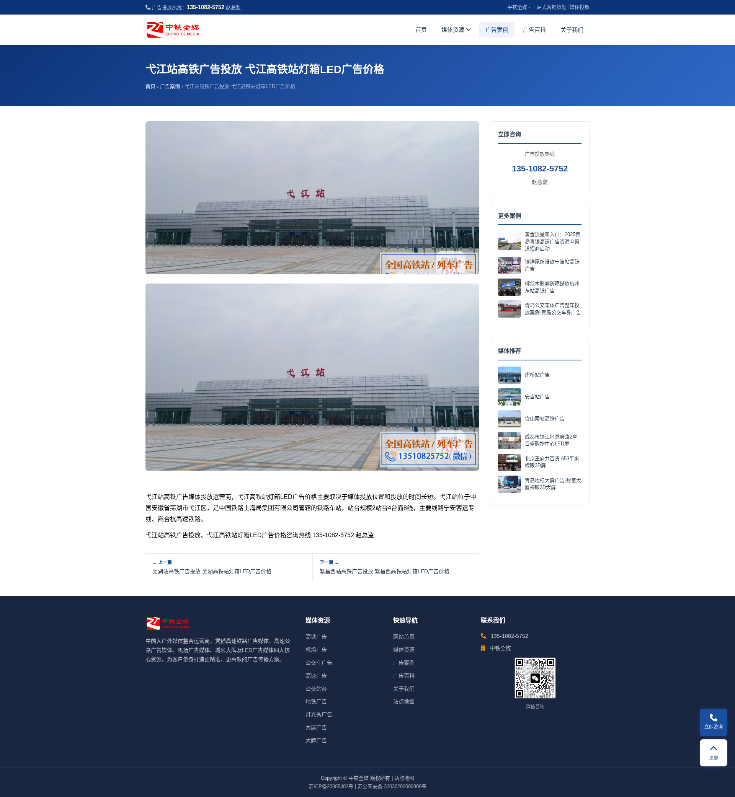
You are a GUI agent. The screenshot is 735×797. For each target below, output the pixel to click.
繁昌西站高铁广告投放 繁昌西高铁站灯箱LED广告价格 (384, 571)
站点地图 (404, 701)
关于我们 (571, 29)
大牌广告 (316, 740)
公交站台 (316, 689)
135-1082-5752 (540, 168)
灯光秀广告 (318, 714)
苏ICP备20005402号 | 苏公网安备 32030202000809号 (367, 786)
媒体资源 (453, 29)
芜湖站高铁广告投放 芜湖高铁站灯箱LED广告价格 (211, 571)
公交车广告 (318, 663)
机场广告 (316, 650)
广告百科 (534, 29)
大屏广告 (316, 727)
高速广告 (316, 676)
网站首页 (404, 637)
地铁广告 (316, 701)
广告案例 (496, 29)
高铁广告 (316, 637)
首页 (421, 29)
